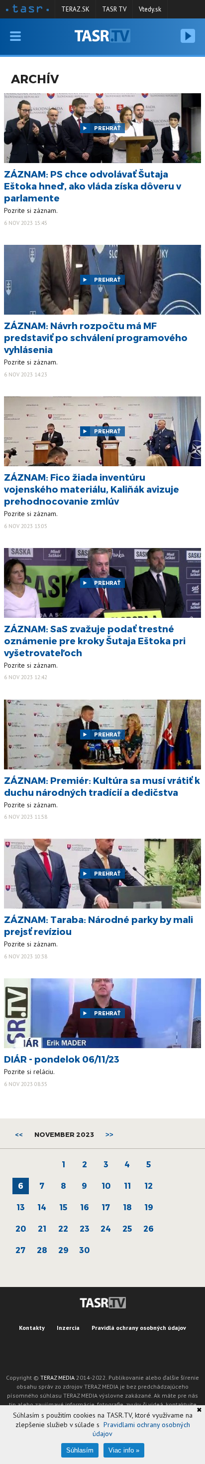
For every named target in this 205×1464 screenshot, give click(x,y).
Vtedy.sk (150, 9)
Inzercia (68, 1327)
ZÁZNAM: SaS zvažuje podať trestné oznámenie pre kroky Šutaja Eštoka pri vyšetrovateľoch (95, 640)
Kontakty (32, 1327)
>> (109, 1134)
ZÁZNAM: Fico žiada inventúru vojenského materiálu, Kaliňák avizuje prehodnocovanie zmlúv (91, 489)
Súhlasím (80, 1450)
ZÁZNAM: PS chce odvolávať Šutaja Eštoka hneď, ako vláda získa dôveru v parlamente (92, 186)
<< (19, 1134)
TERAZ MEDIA (57, 1377)
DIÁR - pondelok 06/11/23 (61, 1059)
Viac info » (123, 1450)
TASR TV (114, 9)
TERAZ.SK (75, 9)
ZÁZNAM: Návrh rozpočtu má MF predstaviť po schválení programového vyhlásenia (96, 337)
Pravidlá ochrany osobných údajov (139, 1327)
